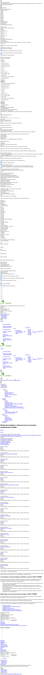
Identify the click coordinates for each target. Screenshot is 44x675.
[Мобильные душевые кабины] (8, 330)
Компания (2, 640)
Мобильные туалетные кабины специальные (16, 435)
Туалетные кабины (4, 435)
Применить (3, 102)
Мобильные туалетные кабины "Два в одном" (9, 624)
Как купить (7, 417)
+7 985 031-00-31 (3, 315)
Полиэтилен (2, 623)
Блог (1, 648)
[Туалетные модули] (8, 328)
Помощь (2, 643)
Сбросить (6, 615)
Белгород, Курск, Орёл (9, 392)
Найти (2, 668)
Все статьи (2, 622)
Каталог (6, 401)
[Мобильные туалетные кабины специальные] (8, 325)
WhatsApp (5, 658)
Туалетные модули (29, 435)
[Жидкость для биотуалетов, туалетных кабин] (8, 333)
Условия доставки (3, 645)
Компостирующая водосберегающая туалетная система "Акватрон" (13, 625)
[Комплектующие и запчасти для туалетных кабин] (8, 337)
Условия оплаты (3, 644)
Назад (6, 390)
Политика (2, 641)
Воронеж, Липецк (8, 393)
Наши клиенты (3, 650)
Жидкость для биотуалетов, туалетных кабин (12, 436)
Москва (6, 395)
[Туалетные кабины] (8, 323)
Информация (3, 642)
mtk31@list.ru (3, 664)
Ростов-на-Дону (8, 396)
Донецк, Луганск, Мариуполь (11, 394)
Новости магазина (5, 619)
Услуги (6, 410)
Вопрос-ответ (3, 649)
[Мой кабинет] (1, 370)
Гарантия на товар (4, 646)
